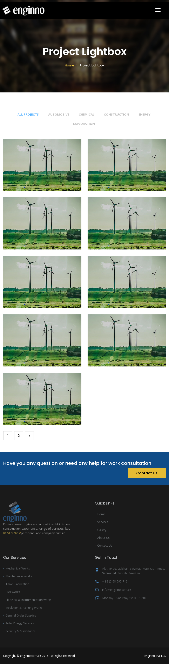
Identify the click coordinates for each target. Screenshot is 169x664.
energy (144, 114)
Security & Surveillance (21, 631)
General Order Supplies (21, 615)
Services (102, 522)
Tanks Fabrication (17, 584)
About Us (103, 538)
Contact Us (146, 473)
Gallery (101, 530)
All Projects (28, 114)
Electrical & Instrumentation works (29, 600)
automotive (58, 114)
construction (116, 114)
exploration (84, 124)
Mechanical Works (18, 568)
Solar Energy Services (20, 623)
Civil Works (13, 592)
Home (69, 65)
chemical (86, 114)
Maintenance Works (19, 576)
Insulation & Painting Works (24, 608)
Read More (10, 533)
